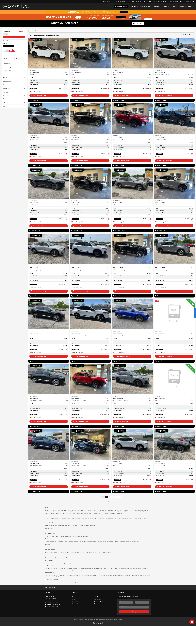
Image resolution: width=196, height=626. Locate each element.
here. (87, 563)
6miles (191, 465)
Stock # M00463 (116, 70)
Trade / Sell (175, 6)
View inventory (75, 596)
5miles (107, 74)
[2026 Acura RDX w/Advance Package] (48, 314)
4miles (107, 139)
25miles (65, 335)
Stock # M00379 (33, 331)
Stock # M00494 (116, 396)
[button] (149, 1)
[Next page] (119, 497)
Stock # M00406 (116, 135)
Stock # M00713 (158, 331)
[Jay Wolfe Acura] (15, 6)
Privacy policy (75, 604)
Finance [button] (165, 6)
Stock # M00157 (116, 331)
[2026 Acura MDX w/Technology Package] (132, 183)
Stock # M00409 (74, 70)
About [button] (190, 6)
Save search (15, 37)
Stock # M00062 (116, 461)
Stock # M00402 (33, 135)
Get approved (75, 601)
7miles (107, 465)
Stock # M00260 (33, 461)
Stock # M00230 (33, 396)
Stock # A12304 (158, 135)
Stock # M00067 (74, 266)
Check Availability (48, 95)
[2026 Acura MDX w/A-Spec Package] (90, 118)
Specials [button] (156, 6)
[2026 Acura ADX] (90, 53)
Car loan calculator (99, 601)
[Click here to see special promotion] (98, 12)
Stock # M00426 (116, 266)
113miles (190, 74)
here (69, 563)
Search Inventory (122, 6)
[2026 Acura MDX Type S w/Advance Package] (90, 379)
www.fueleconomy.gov (60, 520)
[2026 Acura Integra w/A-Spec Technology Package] (174, 314)
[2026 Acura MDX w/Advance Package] (48, 118)
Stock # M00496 (158, 70)
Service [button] (182, 6)
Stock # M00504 (33, 70)
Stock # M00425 (158, 200)
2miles (191, 204)
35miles (65, 74)
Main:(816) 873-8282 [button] (52, 602)
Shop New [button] (133, 6)
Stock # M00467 (116, 200)
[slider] (3, 53)
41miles (149, 335)
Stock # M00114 (158, 461)
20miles (65, 139)
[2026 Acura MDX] (132, 444)
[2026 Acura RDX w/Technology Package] (48, 379)
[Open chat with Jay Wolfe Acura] (191, 621)
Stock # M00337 (74, 396)
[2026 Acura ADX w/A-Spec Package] (48, 53)
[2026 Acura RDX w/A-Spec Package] (132, 314)
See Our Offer (137, 23)
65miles (191, 139)
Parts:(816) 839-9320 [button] (52, 606)
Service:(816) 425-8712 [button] (53, 604)
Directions (74, 599)
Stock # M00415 (74, 200)
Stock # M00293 (74, 461)
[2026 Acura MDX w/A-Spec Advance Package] (132, 379)
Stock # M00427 (74, 135)
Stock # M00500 (158, 396)
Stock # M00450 (33, 200)
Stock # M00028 (74, 331)
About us (96, 596)
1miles (191, 335)
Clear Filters (22, 31)
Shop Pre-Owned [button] (145, 6)
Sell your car (97, 599)
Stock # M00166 (158, 266)
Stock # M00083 (33, 266)
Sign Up (134, 611)
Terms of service (98, 604)
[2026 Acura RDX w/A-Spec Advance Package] (174, 53)
